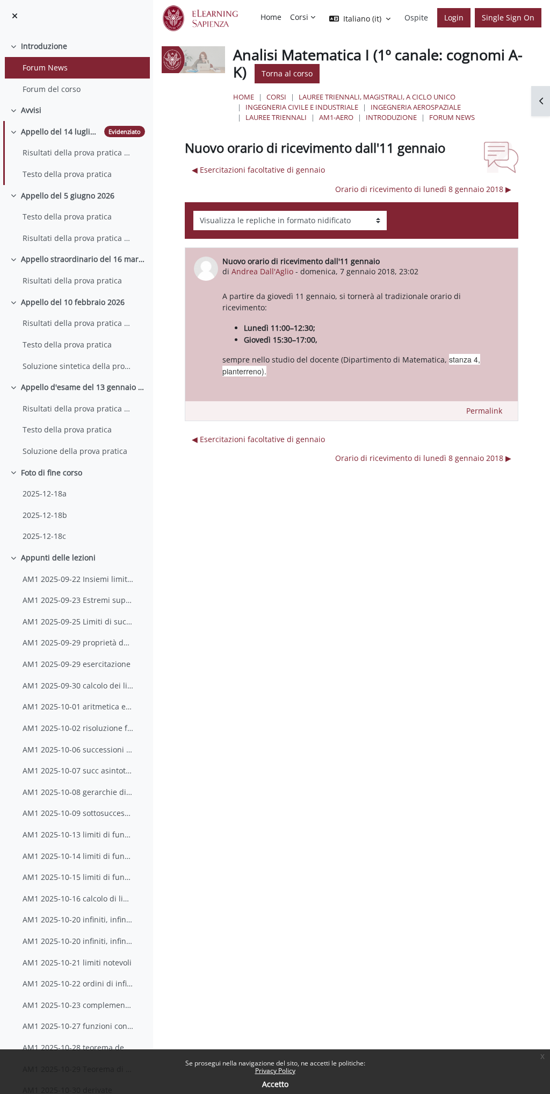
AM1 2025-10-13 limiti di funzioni (78, 834)
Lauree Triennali (276, 117)
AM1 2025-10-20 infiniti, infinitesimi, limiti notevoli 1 (78, 919)
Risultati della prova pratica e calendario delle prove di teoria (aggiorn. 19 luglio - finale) (78, 152)
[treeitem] (76, 67)
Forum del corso (52, 89)
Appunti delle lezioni (58, 557)
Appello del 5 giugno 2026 (67, 195)
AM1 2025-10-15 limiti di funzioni (78, 877)
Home (243, 97)
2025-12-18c (44, 536)
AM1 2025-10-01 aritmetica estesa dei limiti (78, 706)
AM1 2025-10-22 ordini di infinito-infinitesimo (78, 983)
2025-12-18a (45, 493)
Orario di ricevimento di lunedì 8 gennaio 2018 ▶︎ (423, 189)
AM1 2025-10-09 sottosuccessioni (78, 813)
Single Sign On (508, 17)
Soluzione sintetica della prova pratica (78, 366)
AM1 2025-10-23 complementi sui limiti (78, 1005)
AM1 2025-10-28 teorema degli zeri (78, 1047)
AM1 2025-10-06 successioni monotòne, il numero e (78, 749)
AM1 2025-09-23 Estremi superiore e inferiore (78, 600)
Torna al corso (287, 73)
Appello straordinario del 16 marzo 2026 (83, 259)
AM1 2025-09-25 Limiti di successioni (78, 621)
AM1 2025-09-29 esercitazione (77, 664)
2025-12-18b (45, 515)
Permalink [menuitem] (484, 411)
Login (454, 17)
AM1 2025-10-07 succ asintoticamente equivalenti (78, 770)
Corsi (276, 97)
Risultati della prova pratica (72, 280)
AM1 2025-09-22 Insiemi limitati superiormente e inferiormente (78, 579)
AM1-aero (336, 117)
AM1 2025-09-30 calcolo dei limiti (78, 685)
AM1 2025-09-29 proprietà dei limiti (78, 642)
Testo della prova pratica (67, 174)
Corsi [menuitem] (299, 17)
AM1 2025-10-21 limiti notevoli (77, 962)
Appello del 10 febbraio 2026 (73, 302)
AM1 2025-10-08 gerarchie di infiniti (78, 792)
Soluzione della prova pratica (75, 451)
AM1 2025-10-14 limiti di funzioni (78, 856)
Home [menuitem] (270, 17)
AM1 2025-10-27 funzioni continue (78, 1026)
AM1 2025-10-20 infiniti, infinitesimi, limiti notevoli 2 (78, 941)
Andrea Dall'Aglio (262, 271)
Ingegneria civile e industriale (301, 107)
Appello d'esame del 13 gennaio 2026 (83, 387)
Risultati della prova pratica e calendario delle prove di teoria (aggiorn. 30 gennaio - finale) (78, 408)
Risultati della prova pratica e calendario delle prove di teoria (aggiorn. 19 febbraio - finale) (78, 323)
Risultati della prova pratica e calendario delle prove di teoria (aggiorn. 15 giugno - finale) (78, 238)
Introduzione (44, 46)
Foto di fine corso (51, 472)
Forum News (45, 67)
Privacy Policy (275, 1070)
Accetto (275, 1084)
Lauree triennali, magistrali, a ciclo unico (377, 97)
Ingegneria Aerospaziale (416, 107)
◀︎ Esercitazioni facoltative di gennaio (258, 170)
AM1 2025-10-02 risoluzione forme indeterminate (78, 728)
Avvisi (31, 110)
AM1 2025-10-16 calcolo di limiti (78, 898)
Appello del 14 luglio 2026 (60, 131)
